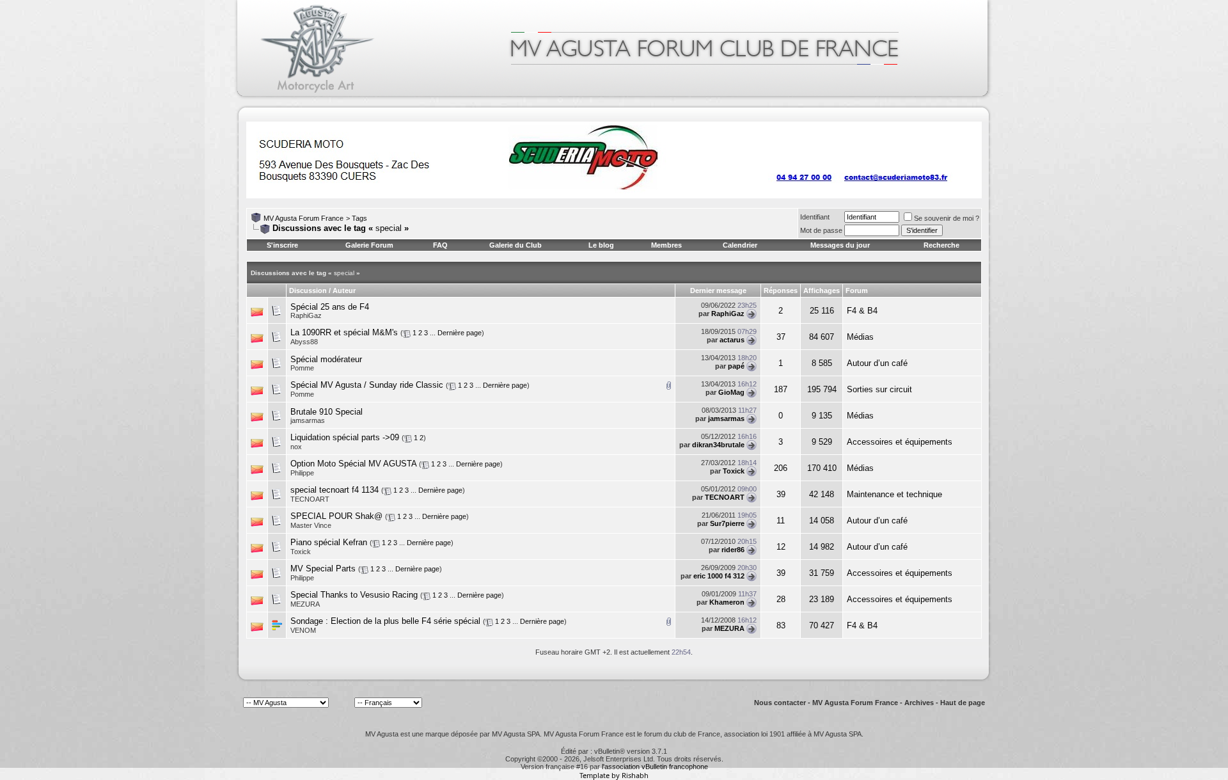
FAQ (440, 245)
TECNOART (309, 499)
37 (780, 337)
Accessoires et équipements (899, 442)
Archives (919, 702)
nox (296, 446)
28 (780, 599)
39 (780, 494)
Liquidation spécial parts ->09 (344, 437)
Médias (860, 337)
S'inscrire (282, 245)
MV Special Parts (323, 568)
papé (736, 366)
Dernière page (459, 333)
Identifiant (815, 217)
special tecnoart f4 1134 (334, 490)
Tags (359, 218)
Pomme (302, 368)
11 (780, 520)
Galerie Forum (369, 245)
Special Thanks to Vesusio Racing (354, 595)
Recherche (941, 245)
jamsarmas (726, 418)
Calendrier (740, 245)
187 (780, 389)
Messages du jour (840, 245)
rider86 (732, 549)
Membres (666, 245)
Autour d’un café (877, 363)
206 (780, 468)
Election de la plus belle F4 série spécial (405, 621)
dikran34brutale (718, 445)
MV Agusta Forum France (303, 218)
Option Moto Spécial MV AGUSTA (353, 463)
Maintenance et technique (894, 494)
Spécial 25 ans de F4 (329, 307)
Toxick (733, 471)
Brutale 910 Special (326, 412)
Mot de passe (821, 230)
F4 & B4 (862, 310)
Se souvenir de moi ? (946, 218)
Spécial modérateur (326, 359)
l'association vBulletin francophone (655, 766)
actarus (732, 340)
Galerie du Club (515, 245)
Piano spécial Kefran (328, 542)
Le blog (601, 245)
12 (780, 547)
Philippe (302, 473)
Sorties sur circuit (879, 389)
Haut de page (962, 702)
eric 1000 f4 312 (718, 576)
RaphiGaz (306, 315)
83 (780, 625)
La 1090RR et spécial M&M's (344, 332)
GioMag (731, 392)
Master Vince (310, 525)
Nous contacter (780, 702)
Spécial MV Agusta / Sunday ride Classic (366, 385)
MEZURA (729, 628)
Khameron (726, 602)
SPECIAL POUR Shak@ (336, 516)
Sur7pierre (727, 523)
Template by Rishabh (614, 775)
